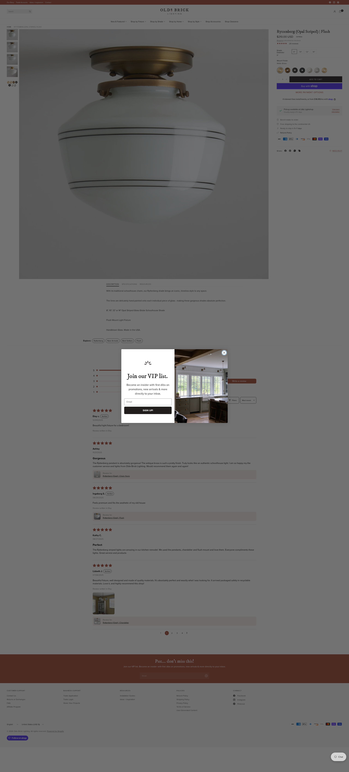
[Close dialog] (224, 352)
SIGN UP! (148, 410)
